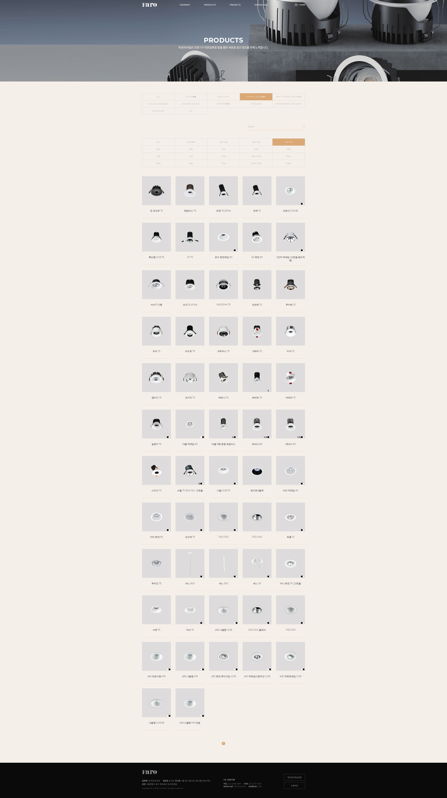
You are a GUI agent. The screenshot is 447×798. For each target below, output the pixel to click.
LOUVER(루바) (223, 104)
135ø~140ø (256, 156)
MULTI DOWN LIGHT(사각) (288, 97)
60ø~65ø (256, 142)
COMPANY (184, 5)
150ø (288, 156)
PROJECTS (235, 5)
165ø (191, 163)
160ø (158, 163)
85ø (191, 149)
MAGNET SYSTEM (191, 104)
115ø (191, 156)
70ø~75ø (288, 142)
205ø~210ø (256, 163)
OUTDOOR (256, 104)
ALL (158, 97)
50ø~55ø (223, 142)
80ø (158, 149)
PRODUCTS (210, 5)
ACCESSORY (158, 111)
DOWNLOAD (261, 5)
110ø (158, 156)
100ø (256, 149)
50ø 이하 (191, 142)
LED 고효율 (191, 97)
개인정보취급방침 (294, 777)
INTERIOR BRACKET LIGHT (289, 104)
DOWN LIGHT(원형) (256, 97)
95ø (223, 149)
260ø (288, 163)
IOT (191, 111)
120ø (223, 156)
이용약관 (294, 785)
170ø (223, 163)
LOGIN (302, 5)
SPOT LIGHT (224, 97)
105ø (288, 149)
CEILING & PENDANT (158, 104)
